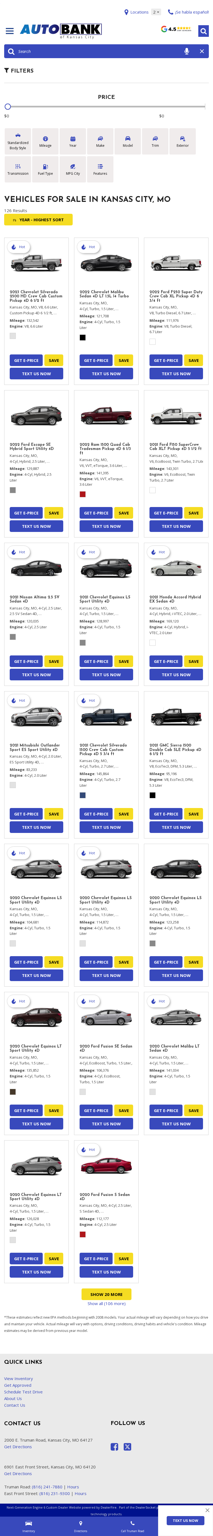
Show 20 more (106, 1294)
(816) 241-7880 (47, 1486)
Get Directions (18, 1446)
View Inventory (18, 1378)
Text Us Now (185, 1520)
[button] (203, 31)
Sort (41, 219)
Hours (73, 1486)
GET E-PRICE (26, 360)
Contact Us (14, 1405)
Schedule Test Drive (23, 1392)
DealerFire (108, 1507)
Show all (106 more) (107, 1303)
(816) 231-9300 (54, 1493)
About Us (13, 1398)
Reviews (176, 31)
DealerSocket (146, 1507)
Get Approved (17, 1385)
